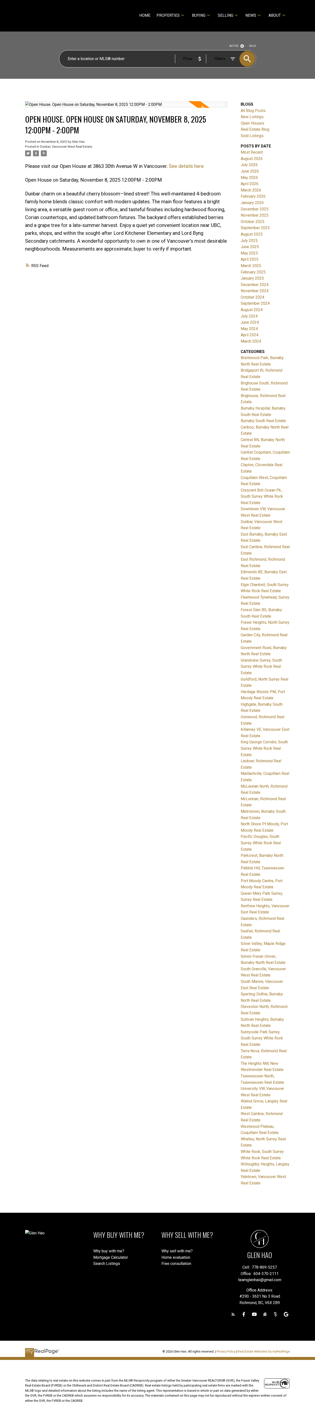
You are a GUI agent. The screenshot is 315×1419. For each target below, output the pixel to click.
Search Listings (106, 1263)
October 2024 (252, 297)
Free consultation (176, 1263)
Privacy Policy (226, 1351)
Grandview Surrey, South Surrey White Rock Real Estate (261, 666)
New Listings (252, 116)
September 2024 (255, 303)
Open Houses (252, 123)
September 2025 (255, 227)
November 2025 (254, 215)
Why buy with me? (108, 1251)
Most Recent (252, 152)
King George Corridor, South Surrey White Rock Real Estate (264, 748)
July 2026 (249, 164)
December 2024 (254, 284)
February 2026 (253, 196)
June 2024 (250, 322)
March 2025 (251, 265)
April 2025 (249, 259)
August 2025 (252, 234)
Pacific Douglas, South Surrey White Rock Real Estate (261, 842)
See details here (186, 166)
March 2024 (251, 341)
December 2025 (254, 209)
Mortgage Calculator (110, 1257)
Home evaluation (175, 1257)
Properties (168, 15)
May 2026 (249, 177)
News (250, 15)
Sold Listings (252, 135)
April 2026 (249, 183)
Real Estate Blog (255, 129)
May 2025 (249, 253)
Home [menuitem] (144, 15)
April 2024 (249, 335)
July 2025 (249, 240)
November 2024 (254, 290)
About (274, 15)
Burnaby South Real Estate (263, 420)
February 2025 (253, 272)
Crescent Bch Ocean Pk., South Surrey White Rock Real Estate (262, 496)
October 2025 (252, 221)
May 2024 (249, 328)
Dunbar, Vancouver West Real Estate (66, 146)
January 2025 (252, 278)
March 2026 (251, 190)
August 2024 (252, 309)
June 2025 (250, 246)
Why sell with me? (177, 1251)
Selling (225, 15)
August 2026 (252, 158)
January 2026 (252, 202)
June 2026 (250, 171)
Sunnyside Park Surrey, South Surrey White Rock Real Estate (262, 1038)
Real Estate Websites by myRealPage (264, 1351)
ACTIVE (233, 46)
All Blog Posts (253, 110)
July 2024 (249, 316)
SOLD (252, 46)
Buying (198, 15)
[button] (233, 1314)
